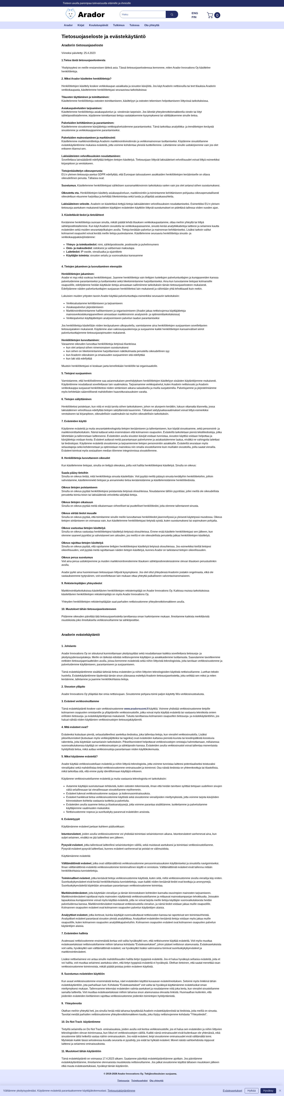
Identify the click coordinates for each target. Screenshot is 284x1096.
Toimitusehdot (139, 1080)
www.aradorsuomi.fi (136, 708)
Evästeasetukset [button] (232, 1090)
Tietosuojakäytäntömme (121, 1090)
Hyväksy (268, 1090)
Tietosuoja (123, 1080)
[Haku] (172, 14)
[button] (214, 15)
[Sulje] (280, 1090)
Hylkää (252, 1090)
